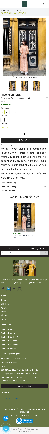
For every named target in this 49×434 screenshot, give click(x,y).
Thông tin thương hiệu (9, 183)
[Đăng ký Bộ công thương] (24, 421)
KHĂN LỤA (5, 304)
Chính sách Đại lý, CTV (9, 337)
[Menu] (2, 4)
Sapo (29, 431)
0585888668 (14, 362)
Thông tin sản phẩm (8, 145)
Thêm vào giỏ (24, 140)
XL (16, 112)
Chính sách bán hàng (9, 329)
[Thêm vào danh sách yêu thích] (33, 229)
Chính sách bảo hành (9, 341)
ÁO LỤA (4, 308)
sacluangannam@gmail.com (17, 358)
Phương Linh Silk (12, 399)
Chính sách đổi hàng (8, 187)
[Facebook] (3, 289)
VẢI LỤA (4, 315)
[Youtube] (14, 289)
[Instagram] (19, 289)
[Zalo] (8, 289)
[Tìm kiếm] (43, 4)
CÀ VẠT (4, 319)
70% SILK (5, 128)
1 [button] (23, 73)
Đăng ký (44, 253)
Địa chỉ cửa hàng (24, 386)
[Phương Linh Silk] (24, 4)
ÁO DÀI (3, 300)
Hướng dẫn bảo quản (8, 190)
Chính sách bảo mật (8, 333)
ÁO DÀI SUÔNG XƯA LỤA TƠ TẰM (23, 236)
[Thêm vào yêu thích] (47, 98)
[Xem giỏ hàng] (47, 4)
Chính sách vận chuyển (9, 345)
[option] (24, 47)
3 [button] (27, 73)
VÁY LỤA (4, 312)
